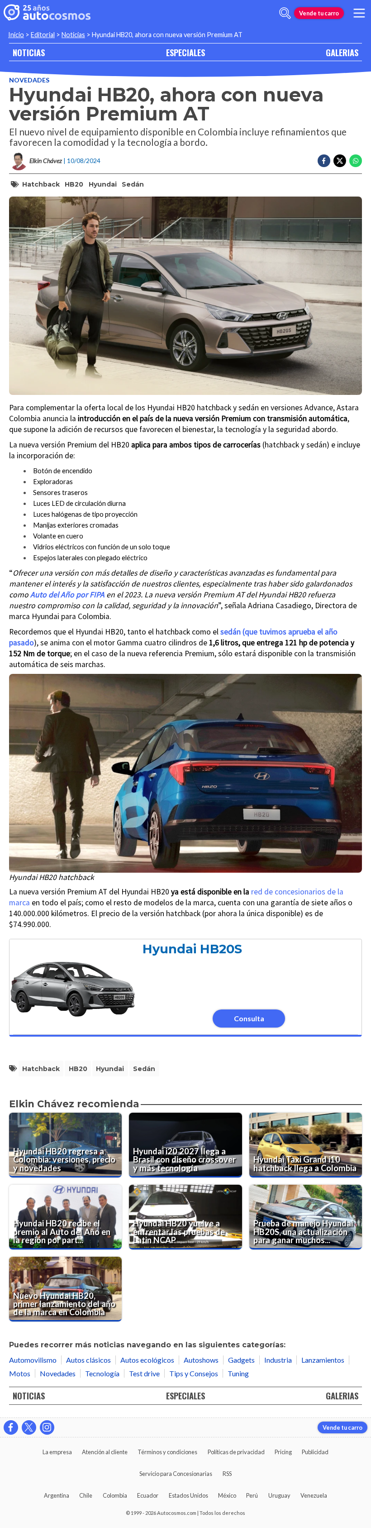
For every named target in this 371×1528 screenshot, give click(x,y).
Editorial (43, 34)
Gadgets (241, 1359)
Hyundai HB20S (192, 949)
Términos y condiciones (167, 1452)
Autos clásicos (88, 1359)
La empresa (57, 1452)
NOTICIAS (29, 52)
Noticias (73, 34)
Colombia (115, 1495)
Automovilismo (33, 1359)
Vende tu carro (319, 13)
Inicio (16, 34)
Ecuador (147, 1495)
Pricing (283, 1452)
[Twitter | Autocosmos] (29, 1427)
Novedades (29, 80)
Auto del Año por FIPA (67, 595)
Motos (19, 1373)
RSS (227, 1473)
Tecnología (102, 1373)
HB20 (74, 184)
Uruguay (279, 1495)
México (227, 1495)
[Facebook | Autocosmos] (11, 1427)
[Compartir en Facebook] (324, 160)
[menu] (359, 13)
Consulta (249, 1018)
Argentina (56, 1495)
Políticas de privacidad (236, 1452)
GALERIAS (342, 52)
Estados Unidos (188, 1495)
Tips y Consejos (193, 1373)
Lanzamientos (322, 1359)
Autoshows (201, 1359)
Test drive (144, 1373)
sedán (133, 184)
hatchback (41, 184)
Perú (252, 1495)
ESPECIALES (185, 52)
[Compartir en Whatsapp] (355, 160)
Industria (278, 1359)
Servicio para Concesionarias (175, 1473)
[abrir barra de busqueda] (285, 13)
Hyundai (103, 184)
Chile (85, 1495)
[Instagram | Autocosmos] (47, 1427)
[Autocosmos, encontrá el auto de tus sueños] (47, 13)
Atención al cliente (105, 1452)
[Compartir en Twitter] (339, 160)
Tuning (238, 1373)
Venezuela (313, 1495)
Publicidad (315, 1452)
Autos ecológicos (147, 1359)
